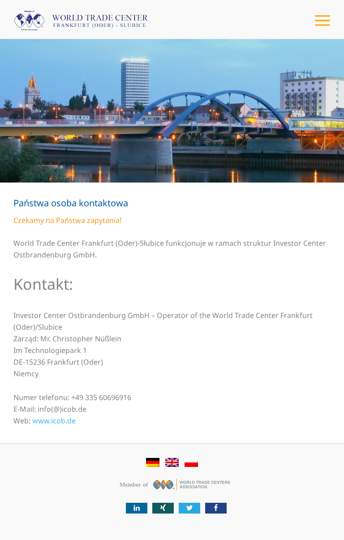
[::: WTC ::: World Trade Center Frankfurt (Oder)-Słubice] (74, 24)
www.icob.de (54, 421)
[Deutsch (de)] (152, 464)
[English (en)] (172, 464)
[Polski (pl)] (191, 464)
